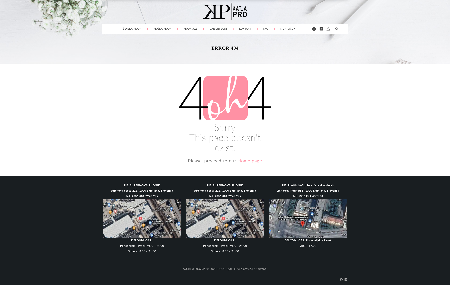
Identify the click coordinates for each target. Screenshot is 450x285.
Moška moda (163, 29)
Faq (265, 29)
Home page (249, 161)
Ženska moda (132, 29)
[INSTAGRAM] (321, 29)
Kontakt (245, 29)
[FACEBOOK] (314, 29)
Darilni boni (218, 29)
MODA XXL (190, 29)
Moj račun (288, 29)
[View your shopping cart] (328, 28)
